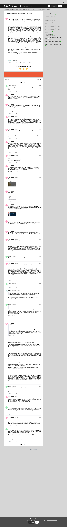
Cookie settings (33, 451)
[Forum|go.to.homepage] (13, 6)
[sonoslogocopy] (33, 2)
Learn (6, 2)
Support (10, 2)
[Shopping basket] (63, 2)
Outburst (9, 290)
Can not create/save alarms (50, 14)
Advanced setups (29, 9)
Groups (36, 6)
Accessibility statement (40, 451)
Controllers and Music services (50, 16)
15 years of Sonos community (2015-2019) (52, 28)
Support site (40, 6)
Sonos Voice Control (48, 39)
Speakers (46, 23)
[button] (54, 6)
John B (9, 85)
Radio (13, 2)
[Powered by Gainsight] (33, 449)
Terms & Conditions (26, 451)
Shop (3, 2)
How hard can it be (48, 31)
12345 (9, 18)
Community (6, 9)
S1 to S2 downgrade (48, 34)
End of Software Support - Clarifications (52, 22)
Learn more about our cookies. (52, 520)
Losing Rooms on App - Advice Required (52, 41)
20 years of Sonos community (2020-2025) (52, 25)
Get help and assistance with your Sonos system (17, 9)
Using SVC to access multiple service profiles (53, 44)
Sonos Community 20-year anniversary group (52, 26)
